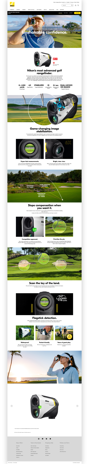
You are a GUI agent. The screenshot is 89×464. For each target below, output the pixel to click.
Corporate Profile (18, 453)
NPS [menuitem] (57, 9)
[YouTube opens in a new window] (39, 439)
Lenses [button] (18, 9)
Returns (46, 449)
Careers (17, 447)
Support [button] (62, 9)
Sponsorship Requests (19, 451)
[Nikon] (12, 3)
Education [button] (51, 9)
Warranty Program (47, 453)
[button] (12, 406)
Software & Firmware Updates (35, 447)
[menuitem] (13, 9)
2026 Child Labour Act (63, 451)
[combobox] (68, 5)
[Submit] (72, 5)
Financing (46, 451)
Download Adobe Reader (34, 453)
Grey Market (47, 455)
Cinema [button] (24, 9)
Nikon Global (15, 462)
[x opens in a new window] (50, 439)
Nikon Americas (10, 462)
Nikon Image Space (33, 451)
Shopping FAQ (47, 447)
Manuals (32, 449)
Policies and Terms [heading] (64, 443)
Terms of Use (62, 449)
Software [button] (39, 9)
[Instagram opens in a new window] (46, 439)
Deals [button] (45, 9)
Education (32, 455)
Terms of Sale (62, 447)
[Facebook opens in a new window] (42, 439)
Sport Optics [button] (31, 9)
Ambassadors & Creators (19, 455)
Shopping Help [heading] (49, 443)
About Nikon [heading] (19, 443)
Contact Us (17, 457)
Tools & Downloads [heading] (36, 443)
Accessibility (18, 449)
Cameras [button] (12, 9)
